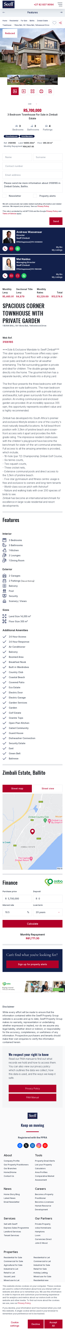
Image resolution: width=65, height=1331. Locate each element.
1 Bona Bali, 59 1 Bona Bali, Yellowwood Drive (31, 25)
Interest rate (8, 905)
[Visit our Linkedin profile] (32, 1145)
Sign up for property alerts (32, 964)
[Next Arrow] (61, 12)
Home (5, 21)
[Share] (60, 22)
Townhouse (7, 25)
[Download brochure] (50, 91)
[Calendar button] (17, 275)
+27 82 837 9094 (44, 4)
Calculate (32, 923)
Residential (14, 21)
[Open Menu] (59, 4)
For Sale (24, 21)
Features (32, 12)
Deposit (37, 891)
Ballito (32, 21)
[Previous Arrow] (4, 12)
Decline (36, 1324)
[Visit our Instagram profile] (38, 1145)
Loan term (38, 905)
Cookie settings (14, 1324)
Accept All (53, 1324)
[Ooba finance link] (53, 882)
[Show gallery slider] (15, 91)
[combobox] (34, 104)
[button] (3, 52)
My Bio (59, 247)
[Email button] (11, 248)
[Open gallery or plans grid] (32, 91)
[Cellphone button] (5, 248)
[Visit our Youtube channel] (45, 1145)
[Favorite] (54, 22)
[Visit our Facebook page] (19, 1145)
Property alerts (47, 196)
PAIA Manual (32, 1097)
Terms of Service (9, 214)
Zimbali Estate (42, 21)
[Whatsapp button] (17, 248)
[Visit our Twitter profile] (26, 1145)
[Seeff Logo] (9, 4)
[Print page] (41, 91)
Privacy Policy (43, 206)
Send (56, 221)
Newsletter (15, 196)
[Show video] (23, 91)
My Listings (57, 250)
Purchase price (10, 891)
